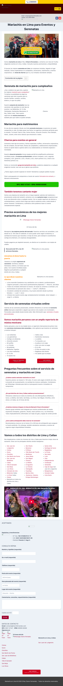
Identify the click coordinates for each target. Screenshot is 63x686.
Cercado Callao (49, 473)
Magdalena (48, 450)
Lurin (46, 456)
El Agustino (29, 465)
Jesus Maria (29, 456)
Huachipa (29, 471)
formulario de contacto (47, 176)
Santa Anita (48, 446)
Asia (46, 458)
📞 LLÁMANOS (31, 2)
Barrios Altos (30, 473)
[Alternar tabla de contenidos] (25, 78)
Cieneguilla (29, 469)
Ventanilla (48, 465)
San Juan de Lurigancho (45, 642)
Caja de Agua (49, 467)
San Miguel (29, 458)
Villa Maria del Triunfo (32, 452)
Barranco (28, 448)
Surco (8, 452)
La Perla (9, 475)
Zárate (9, 477)
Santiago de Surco (50, 448)
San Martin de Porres (13, 456)
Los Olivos (10, 469)
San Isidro (48, 454)
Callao (9, 462)
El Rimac (28, 450)
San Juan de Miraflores (9, 655)
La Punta (47, 452)
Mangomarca (49, 471)
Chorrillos (10, 454)
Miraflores (29, 454)
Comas (9, 450)
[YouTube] (60, 18)
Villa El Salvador (12, 465)
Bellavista (10, 473)
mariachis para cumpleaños (20, 92)
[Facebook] (57, 18)
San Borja (10, 467)
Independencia (49, 460)
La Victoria (29, 467)
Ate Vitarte (29, 446)
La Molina (29, 462)
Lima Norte (48, 475)
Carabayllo (48, 462)
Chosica (28, 460)
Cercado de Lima (12, 471)
